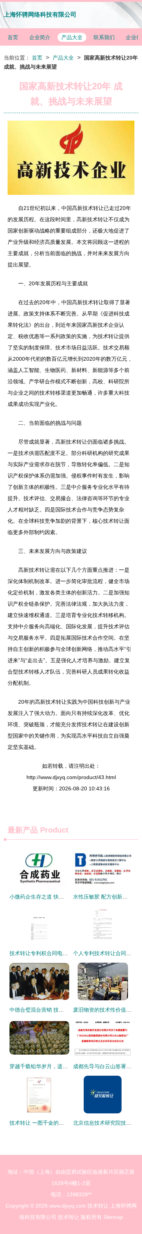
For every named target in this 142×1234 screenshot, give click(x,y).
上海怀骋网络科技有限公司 (40, 14)
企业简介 (39, 37)
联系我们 (104, 37)
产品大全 (72, 37)
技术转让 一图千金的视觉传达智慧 (50, 1123)
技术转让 (98, 1206)
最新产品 (23, 830)
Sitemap (113, 1217)
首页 (13, 37)
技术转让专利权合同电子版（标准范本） (57, 953)
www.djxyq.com (67, 1206)
